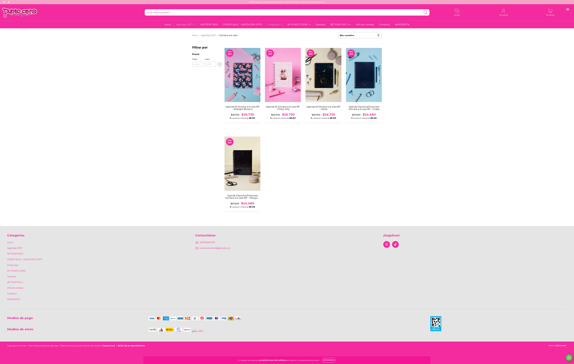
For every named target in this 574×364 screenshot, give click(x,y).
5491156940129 (207, 242)
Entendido (329, 360)
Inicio (168, 24)
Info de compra (365, 24)
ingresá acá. (109, 346)
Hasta (207, 59)
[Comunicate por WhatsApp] (569, 357)
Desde (194, 59)
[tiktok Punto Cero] (9, 2)
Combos (320, 24)
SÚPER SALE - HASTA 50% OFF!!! (242, 24)
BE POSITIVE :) (339, 24)
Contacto (384, 24)
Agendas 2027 (185, 24)
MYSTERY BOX (209, 24)
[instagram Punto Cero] (4, 2)
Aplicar (219, 64)
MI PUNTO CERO (298, 24)
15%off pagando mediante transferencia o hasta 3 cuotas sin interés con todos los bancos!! (287, 2)
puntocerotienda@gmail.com (215, 248)
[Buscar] (425, 12)
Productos (273, 24)
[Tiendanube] (557, 346)
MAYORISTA (402, 24)
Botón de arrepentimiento (131, 346)
